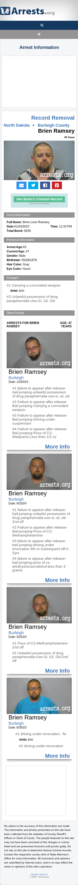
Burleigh (16, 377)
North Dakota (17, 125)
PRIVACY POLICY (39, 874)
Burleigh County (53, 125)
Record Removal (53, 118)
